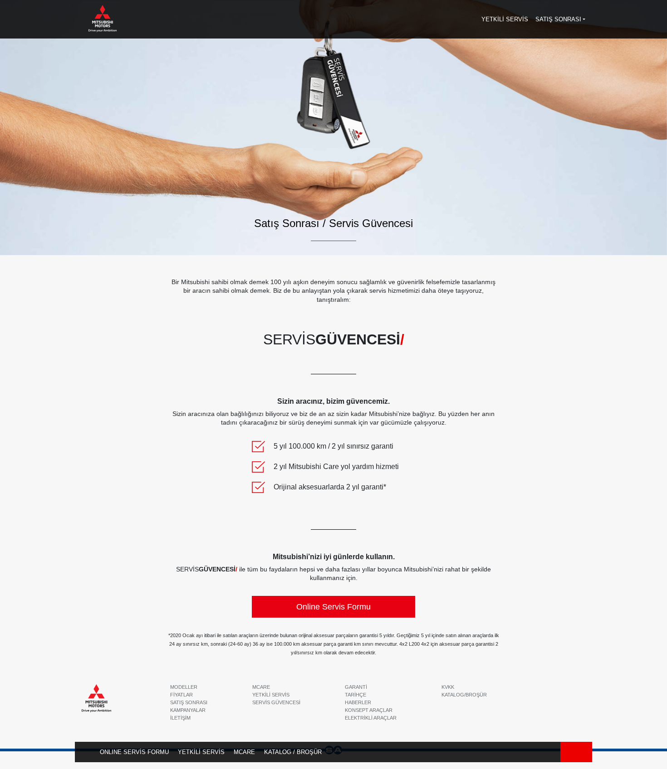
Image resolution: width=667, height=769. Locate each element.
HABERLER (358, 702)
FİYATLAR (181, 694)
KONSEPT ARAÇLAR (368, 710)
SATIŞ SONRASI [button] (558, 19)
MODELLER (183, 687)
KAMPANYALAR (188, 710)
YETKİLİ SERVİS (201, 752)
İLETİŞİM (180, 718)
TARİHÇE (355, 694)
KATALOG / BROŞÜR (293, 752)
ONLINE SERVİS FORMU (134, 752)
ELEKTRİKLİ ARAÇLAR (371, 718)
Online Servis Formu (333, 606)
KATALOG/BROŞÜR (464, 694)
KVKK (447, 687)
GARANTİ (356, 687)
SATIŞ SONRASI (188, 702)
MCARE (244, 752)
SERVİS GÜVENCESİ (276, 702)
